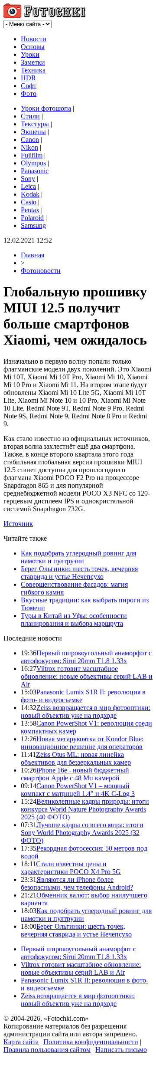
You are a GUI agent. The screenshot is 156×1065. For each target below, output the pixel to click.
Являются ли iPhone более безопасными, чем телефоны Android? (77, 883)
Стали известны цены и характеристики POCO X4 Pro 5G (71, 867)
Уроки (30, 54)
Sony (28, 178)
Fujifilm (31, 155)
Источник (18, 523)
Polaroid (32, 217)
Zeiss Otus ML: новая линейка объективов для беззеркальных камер (76, 758)
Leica (28, 186)
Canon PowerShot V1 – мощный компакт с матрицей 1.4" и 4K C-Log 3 (78, 789)
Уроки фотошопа (46, 108)
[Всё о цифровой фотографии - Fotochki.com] (44, 16)
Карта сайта (21, 1041)
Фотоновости (41, 270)
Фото (28, 93)
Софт (28, 85)
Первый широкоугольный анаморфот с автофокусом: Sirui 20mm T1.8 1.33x (86, 656)
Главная (32, 255)
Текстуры (35, 124)
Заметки (33, 62)
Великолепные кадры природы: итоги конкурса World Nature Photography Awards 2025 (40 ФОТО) (85, 809)
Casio (28, 202)
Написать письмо (121, 1049)
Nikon (29, 147)
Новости (33, 39)
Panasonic (35, 170)
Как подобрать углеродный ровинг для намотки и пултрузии (78, 557)
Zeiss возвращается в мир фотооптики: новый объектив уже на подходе (85, 711)
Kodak (30, 194)
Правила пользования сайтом (47, 1049)
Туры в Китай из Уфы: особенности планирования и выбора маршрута (74, 619)
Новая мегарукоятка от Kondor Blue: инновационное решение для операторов (82, 742)
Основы (33, 46)
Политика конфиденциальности (90, 1041)
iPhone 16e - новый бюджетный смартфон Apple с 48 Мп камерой (75, 774)
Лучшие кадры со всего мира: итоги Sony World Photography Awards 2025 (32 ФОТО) (82, 832)
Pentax (30, 210)
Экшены (33, 131)
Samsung (33, 225)
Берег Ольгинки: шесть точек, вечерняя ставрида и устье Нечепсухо (79, 572)
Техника (33, 70)
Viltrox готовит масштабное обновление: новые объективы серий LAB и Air (87, 676)
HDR (28, 78)
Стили (30, 116)
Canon (30, 139)
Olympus (33, 163)
